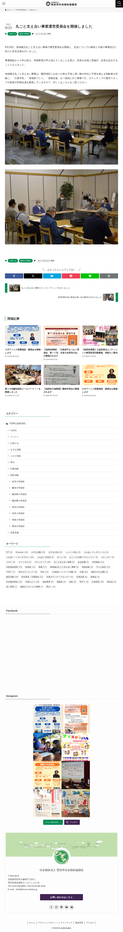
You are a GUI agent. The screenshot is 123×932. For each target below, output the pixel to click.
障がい (50, 587)
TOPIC (13, 430)
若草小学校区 (18, 513)
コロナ (10, 562)
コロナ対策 (15, 456)
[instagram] (56, 907)
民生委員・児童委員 (32, 577)
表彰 (72, 582)
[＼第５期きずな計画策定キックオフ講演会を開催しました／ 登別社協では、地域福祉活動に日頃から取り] (76, 775)
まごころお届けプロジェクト (83, 557)
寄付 (12, 462)
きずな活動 (15, 449)
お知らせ (12, 34)
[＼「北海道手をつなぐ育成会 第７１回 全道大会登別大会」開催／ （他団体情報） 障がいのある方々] (76, 719)
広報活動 (14, 468)
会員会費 (83, 562)
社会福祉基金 (14, 582)
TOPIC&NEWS (17, 423)
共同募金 (98, 562)
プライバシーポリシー (47, 923)
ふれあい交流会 (45, 557)
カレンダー (107, 557)
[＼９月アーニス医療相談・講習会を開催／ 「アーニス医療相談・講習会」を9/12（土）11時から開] (47, 719)
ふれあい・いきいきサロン (20, 557)
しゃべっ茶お (73, 552)
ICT (9, 552)
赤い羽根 (11, 587)
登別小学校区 (18, 507)
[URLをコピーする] (109, 275)
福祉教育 (48, 582)
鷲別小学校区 (18, 526)
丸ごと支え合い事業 (43, 34)
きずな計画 (55, 552)
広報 (84, 572)
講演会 (111, 582)
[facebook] (51, 907)
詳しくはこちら (61, 82)
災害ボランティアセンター (59, 577)
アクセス (90, 923)
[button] (14, 275)
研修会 (95, 577)
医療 (43, 567)
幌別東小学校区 (19, 494)
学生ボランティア (27, 572)
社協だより (32, 582)
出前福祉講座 (14, 567)
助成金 (30, 567)
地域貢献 (87, 567)
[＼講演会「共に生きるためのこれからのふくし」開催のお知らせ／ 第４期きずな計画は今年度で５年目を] (47, 803)
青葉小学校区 (18, 520)
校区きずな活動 (99, 572)
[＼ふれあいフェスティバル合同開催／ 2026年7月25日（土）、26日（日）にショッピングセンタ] (76, 747)
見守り (84, 582)
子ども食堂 (103, 567)
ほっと (61, 557)
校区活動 (14, 475)
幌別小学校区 (24, 34)
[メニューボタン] (4, 3)
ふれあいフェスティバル (96, 552)
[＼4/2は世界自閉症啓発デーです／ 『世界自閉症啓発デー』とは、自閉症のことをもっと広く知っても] (76, 803)
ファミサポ (24, 562)
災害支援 (14, 532)
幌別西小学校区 (19, 500)
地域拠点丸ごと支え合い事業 (64, 567)
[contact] (72, 907)
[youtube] (67, 907)
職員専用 (79, 923)
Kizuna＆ (22, 552)
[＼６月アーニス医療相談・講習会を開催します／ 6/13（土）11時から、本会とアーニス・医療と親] (47, 775)
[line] (61, 907)
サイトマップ (66, 923)
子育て (10, 572)
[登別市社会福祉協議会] (61, 3)
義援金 (61, 582)
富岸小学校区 (18, 481)
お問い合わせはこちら (61, 897)
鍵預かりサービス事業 (31, 587)
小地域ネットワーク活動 (64, 572)
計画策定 (98, 582)
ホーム (32, 923)
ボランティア (42, 562)
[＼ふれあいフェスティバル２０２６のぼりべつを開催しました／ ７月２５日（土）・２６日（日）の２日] (47, 747)
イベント (14, 437)
